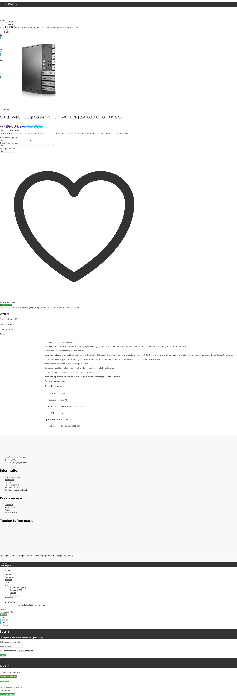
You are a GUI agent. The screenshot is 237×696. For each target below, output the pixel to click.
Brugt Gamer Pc (42, 307)
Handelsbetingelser (13, 485)
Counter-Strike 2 (56, 307)
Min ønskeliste (11, 512)
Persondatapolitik (12, 487)
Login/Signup (5, 566)
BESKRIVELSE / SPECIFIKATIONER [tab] (61, 342)
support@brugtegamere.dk (16, 462)
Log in (3, 655)
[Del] (6, 681)
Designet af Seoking (64, 555)
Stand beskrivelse (12, 477)
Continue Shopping (8, 676)
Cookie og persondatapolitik (17, 490)
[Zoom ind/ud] (1, 681)
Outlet (76, 307)
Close (14, 566)
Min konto (9, 504)
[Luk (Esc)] (8, 681)
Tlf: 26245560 (11, 4)
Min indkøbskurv (12, 507)
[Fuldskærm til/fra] (3, 681)
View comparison (7, 694)
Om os (8, 482)
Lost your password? (25, 651)
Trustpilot (4, 334)
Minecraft (69, 307)
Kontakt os (9, 479)
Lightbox (6, 109)
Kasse (7, 510)
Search (3, 615)
